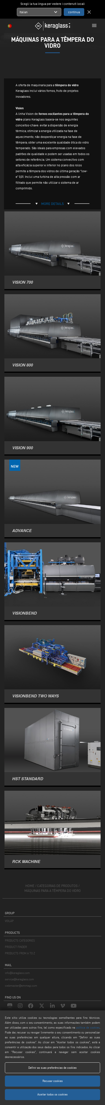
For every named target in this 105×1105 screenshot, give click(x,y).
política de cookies (88, 1027)
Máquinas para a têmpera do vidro (52, 891)
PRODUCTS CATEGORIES (20, 940)
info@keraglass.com (17, 972)
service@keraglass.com (19, 979)
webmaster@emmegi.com (21, 985)
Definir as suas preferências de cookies (52, 1067)
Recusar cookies (52, 1080)
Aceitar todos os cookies (52, 1094)
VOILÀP (9, 921)
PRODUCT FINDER (16, 946)
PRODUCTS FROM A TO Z (20, 953)
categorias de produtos (57, 886)
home (29, 886)
